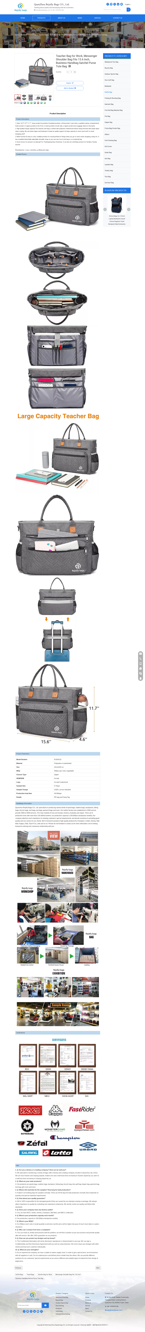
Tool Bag (108, 177)
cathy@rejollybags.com (43, 10)
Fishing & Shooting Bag (113, 98)
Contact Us (88, 1311)
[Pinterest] (41, 1311)
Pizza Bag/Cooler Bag (112, 128)
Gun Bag (107, 158)
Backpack (108, 86)
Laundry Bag (109, 164)
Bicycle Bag (109, 68)
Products (88, 1300)
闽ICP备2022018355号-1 (100, 1325)
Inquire (68, 83)
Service (87, 1305)
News (87, 1308)
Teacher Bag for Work (45, 1274)
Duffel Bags (19, 1274)
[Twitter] (114, 4)
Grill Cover (108, 146)
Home (87, 1297)
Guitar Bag (108, 152)
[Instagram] (121, 4)
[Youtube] (118, 4)
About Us (88, 1303)
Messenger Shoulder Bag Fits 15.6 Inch (68, 1274)
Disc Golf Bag (109, 80)
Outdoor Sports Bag (111, 74)
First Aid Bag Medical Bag (114, 110)
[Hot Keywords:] (129, 10)
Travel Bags (30, 1274)
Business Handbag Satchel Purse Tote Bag (29, 1278)
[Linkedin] (111, 4)
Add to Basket (69, 88)
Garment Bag (109, 104)
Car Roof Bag (109, 183)
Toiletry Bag (109, 171)
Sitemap (83, 1325)
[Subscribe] (45, 1305)
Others (107, 134)
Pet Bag (107, 116)
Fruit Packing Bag (111, 140)
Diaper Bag (108, 122)
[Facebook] (107, 4)
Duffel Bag (108, 92)
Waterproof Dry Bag (111, 62)
